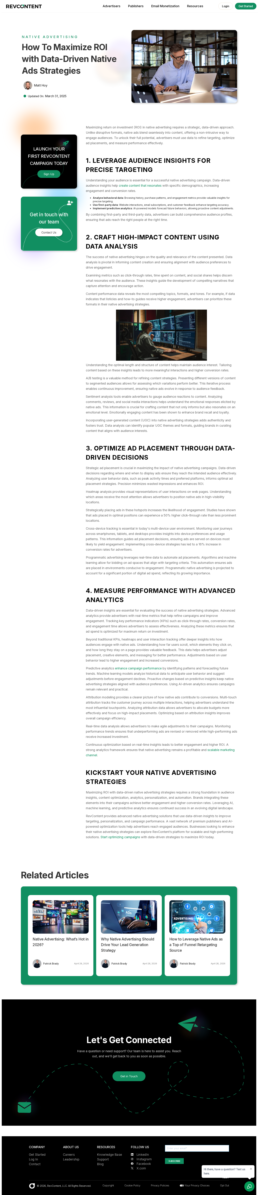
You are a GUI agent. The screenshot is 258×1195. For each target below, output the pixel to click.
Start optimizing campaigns (120, 837)
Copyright (108, 1185)
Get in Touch (129, 1076)
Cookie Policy (132, 1185)
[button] (195, 6)
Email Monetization (165, 6)
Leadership (71, 1159)
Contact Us (48, 232)
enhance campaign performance (138, 668)
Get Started (246, 6)
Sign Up (49, 174)
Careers (69, 1154)
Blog (100, 1164)
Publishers (136, 6)
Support (103, 1159)
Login (225, 6)
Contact (35, 1164)
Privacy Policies (160, 1185)
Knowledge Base (109, 1154)
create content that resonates (140, 185)
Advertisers (111, 6)
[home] (24, 6)
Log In (33, 1159)
